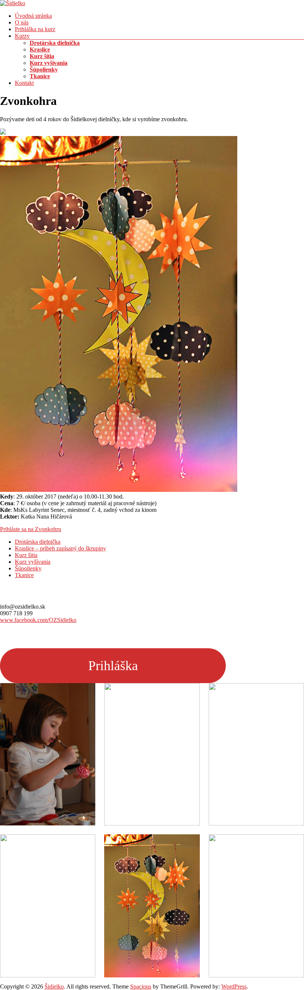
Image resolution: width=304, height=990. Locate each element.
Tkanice (40, 76)
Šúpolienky (44, 69)
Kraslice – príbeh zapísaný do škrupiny (60, 548)
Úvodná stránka (33, 16)
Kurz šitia (42, 56)
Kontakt (24, 83)
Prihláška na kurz (35, 29)
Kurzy (22, 36)
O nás (22, 22)
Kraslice (40, 49)
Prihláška (113, 665)
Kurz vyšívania (48, 63)
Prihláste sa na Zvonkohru (30, 529)
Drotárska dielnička (55, 43)
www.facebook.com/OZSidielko (38, 620)
